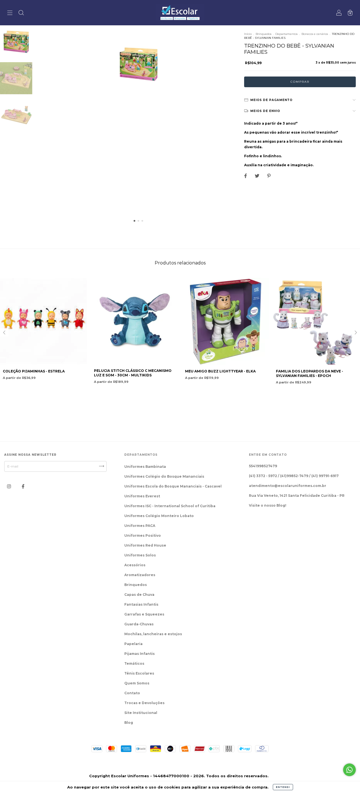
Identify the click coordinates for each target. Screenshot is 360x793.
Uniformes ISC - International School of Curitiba (169, 506)
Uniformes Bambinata (145, 466)
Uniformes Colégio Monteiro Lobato (159, 516)
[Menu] (10, 13)
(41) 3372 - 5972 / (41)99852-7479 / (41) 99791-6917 (294, 476)
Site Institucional (140, 713)
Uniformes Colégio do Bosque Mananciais (164, 476)
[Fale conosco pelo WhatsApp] (349, 769)
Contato (132, 693)
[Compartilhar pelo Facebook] (246, 176)
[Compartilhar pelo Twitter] (257, 176)
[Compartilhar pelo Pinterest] (269, 176)
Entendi (283, 787)
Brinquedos (263, 34)
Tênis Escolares (139, 673)
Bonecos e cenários (315, 34)
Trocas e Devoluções (144, 703)
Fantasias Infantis (141, 604)
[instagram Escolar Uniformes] (9, 486)
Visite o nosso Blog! (267, 505)
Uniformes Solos (140, 555)
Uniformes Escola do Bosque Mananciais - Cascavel (173, 486)
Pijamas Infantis (139, 654)
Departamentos (286, 34)
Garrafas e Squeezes (144, 614)
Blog (128, 722)
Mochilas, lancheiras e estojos (153, 634)
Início (248, 34)
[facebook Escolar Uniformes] (23, 486)
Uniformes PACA (139, 526)
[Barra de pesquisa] (21, 13)
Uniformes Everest (142, 496)
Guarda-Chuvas (139, 624)
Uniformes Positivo (142, 535)
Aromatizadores (139, 575)
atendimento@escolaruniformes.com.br (287, 486)
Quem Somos (136, 683)
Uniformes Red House (145, 545)
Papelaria (133, 644)
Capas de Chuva (139, 594)
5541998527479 (263, 466)
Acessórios (134, 565)
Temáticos (134, 663)
